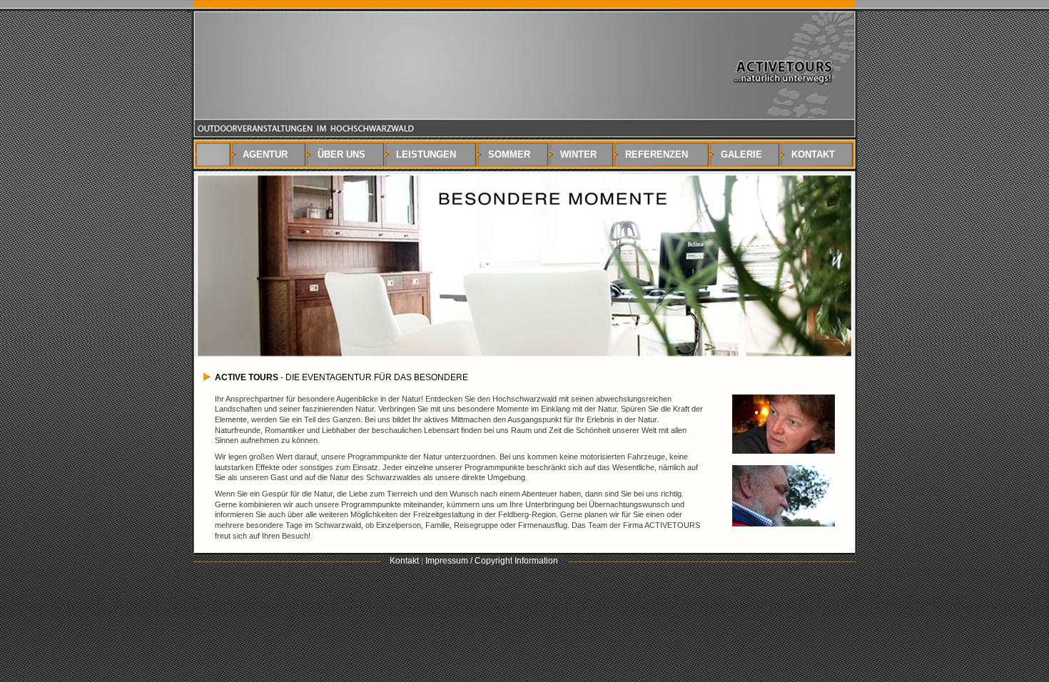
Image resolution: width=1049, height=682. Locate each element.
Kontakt (404, 561)
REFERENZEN (654, 154)
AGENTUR (262, 154)
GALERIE (738, 154)
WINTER (575, 154)
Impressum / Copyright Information (491, 561)
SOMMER (506, 154)
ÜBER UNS (338, 154)
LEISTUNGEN (423, 154)
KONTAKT (810, 154)
